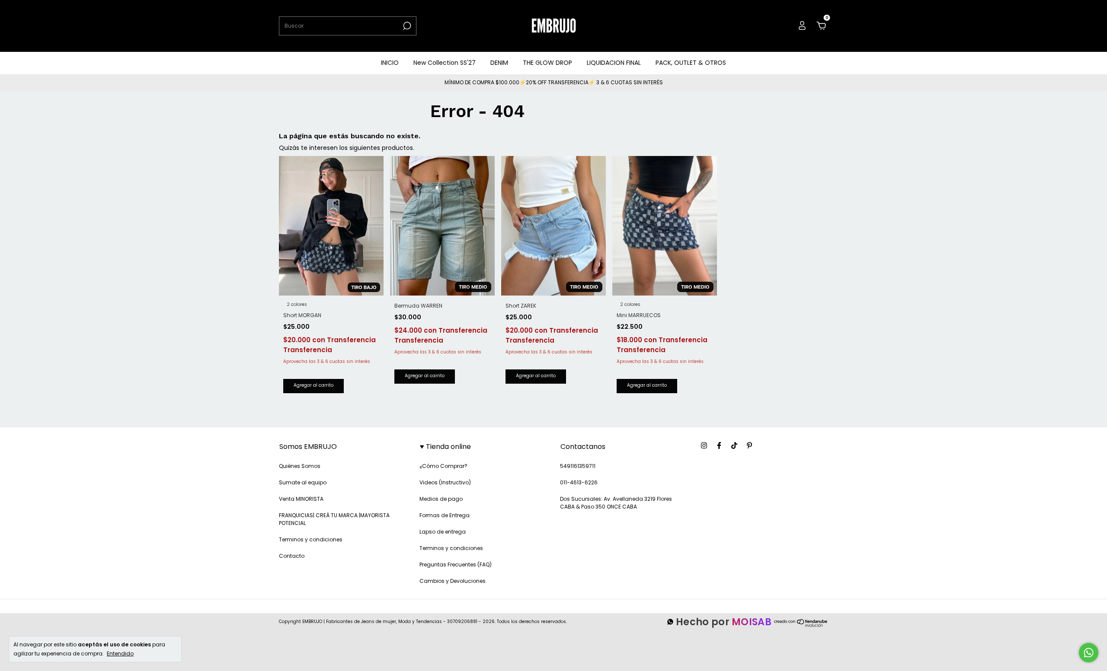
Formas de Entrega (444, 515)
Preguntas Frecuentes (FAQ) (455, 564)
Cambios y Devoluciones (452, 581)
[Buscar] (406, 26)
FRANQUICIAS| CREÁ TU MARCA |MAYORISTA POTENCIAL (334, 519)
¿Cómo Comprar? (443, 466)
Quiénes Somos (299, 466)
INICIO (390, 62)
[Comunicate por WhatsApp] (1088, 652)
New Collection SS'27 (444, 62)
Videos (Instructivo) (445, 482)
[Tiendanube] (801, 626)
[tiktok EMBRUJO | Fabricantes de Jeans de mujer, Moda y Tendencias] (734, 446)
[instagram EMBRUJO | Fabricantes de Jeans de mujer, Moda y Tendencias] (704, 446)
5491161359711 (577, 466)
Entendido (120, 653)
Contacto (291, 556)
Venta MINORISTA (301, 498)
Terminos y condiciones (310, 539)
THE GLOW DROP (547, 62)
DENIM (499, 62)
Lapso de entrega (442, 531)
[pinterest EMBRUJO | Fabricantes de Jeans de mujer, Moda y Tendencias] (749, 446)
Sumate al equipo (302, 482)
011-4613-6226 (579, 482)
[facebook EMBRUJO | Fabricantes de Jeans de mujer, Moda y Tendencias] (719, 446)
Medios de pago (441, 498)
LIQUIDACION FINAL (614, 62)
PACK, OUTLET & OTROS (691, 62)
